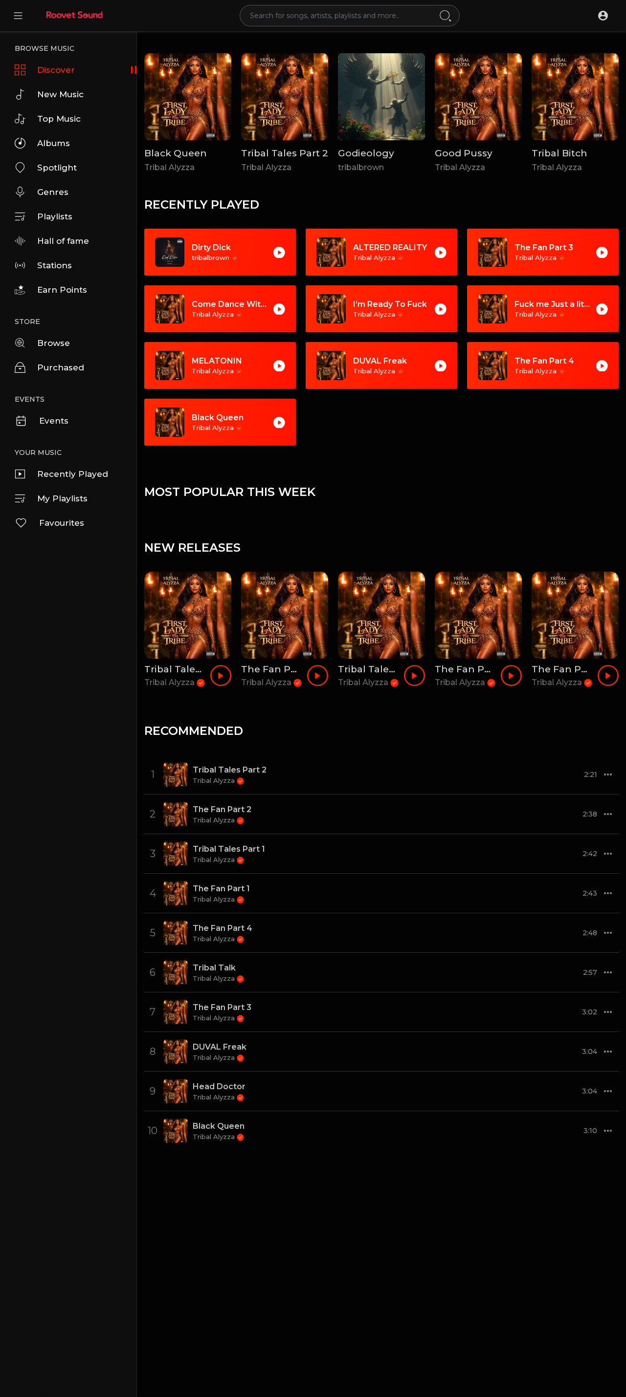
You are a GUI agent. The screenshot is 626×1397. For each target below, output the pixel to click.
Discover (56, 70)
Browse (53, 343)
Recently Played (72, 474)
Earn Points (62, 290)
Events (53, 421)
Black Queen (175, 153)
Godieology (366, 153)
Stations (54, 265)
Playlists (54, 216)
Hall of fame (63, 241)
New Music (60, 94)
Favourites (61, 523)
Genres (52, 192)
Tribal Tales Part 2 (284, 153)
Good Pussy (463, 153)
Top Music (59, 119)
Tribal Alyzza (169, 167)
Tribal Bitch (559, 153)
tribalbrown (361, 167)
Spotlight (57, 167)
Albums (53, 143)
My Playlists (62, 498)
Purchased (60, 367)
